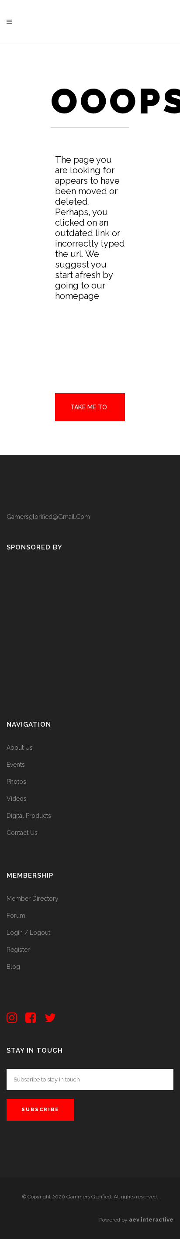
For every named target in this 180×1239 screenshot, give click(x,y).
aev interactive (151, 1219)
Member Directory (33, 898)
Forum (16, 915)
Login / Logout (28, 932)
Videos (17, 798)
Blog (13, 966)
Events (16, 764)
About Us (20, 747)
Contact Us (22, 832)
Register (18, 949)
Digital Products (29, 815)
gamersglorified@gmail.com (48, 516)
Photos (16, 781)
